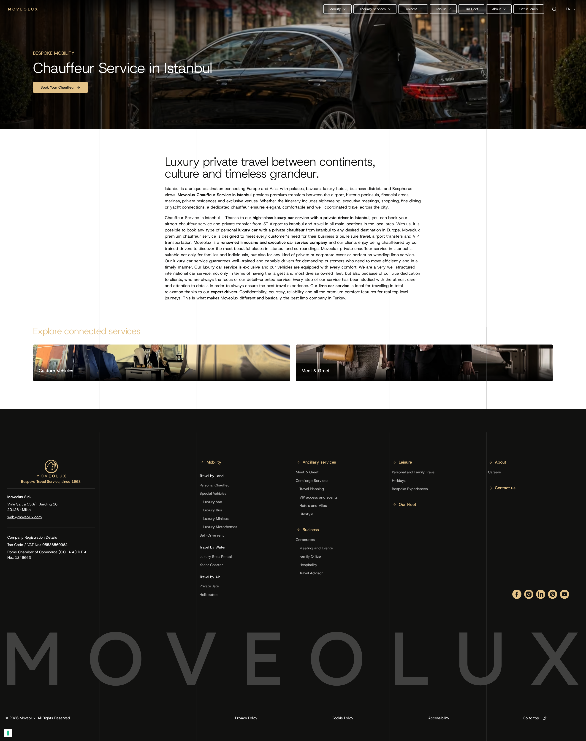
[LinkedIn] (540, 594)
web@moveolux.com (24, 517)
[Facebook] (516, 594)
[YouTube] (564, 594)
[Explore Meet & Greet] (424, 363)
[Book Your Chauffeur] (60, 87)
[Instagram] (528, 594)
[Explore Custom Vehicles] (161, 363)
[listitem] (210, 464)
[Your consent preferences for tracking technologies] (8, 733)
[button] (337, 9)
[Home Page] (23, 9)
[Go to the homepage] (51, 469)
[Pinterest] (552, 594)
